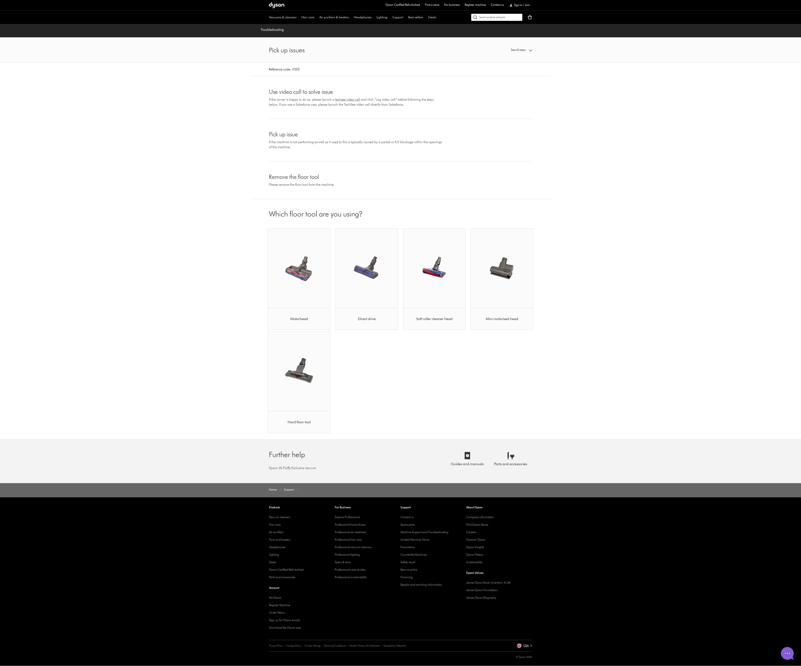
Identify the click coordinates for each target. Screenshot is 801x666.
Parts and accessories (282, 577)
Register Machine (279, 605)
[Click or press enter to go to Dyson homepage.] (276, 5)
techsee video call (347, 100)
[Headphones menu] (374, 17)
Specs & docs (343, 562)
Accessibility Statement (394, 645)
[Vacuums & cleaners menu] (298, 17)
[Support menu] (405, 17)
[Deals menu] (438, 17)
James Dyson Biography (481, 597)
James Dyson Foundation (481, 590)
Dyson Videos (474, 555)
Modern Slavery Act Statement (364, 645)
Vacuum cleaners (279, 517)
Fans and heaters (279, 540)
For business (452, 5)
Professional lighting (347, 555)
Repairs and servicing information (421, 585)
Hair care (307, 17)
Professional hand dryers (350, 525)
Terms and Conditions (335, 645)
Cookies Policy (293, 645)
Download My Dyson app (285, 628)
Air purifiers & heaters (334, 17)
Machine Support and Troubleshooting (424, 532)
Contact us (497, 5)
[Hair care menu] (316, 17)
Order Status (277, 612)
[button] (502, 50)
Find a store (432, 5)
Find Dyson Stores (477, 525)
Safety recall (407, 562)
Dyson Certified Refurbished (402, 5)
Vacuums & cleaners (282, 17)
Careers (471, 532)
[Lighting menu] (389, 17)
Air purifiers (276, 532)
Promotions (407, 547)
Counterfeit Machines (413, 555)
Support (397, 17)
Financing (406, 577)
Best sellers (415, 17)
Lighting (382, 17)
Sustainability (474, 562)
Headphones (363, 17)
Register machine (475, 5)
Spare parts (407, 525)
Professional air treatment (350, 532)
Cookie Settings (312, 645)
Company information (480, 517)
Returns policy (408, 570)
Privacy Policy (276, 645)
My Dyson (275, 597)
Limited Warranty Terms (414, 540)
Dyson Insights (475, 547)
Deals (432, 17)
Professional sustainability (350, 577)
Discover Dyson (475, 540)
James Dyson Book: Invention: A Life (488, 582)
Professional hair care (348, 540)
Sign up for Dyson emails (284, 620)
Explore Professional (347, 517)
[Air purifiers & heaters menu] (351, 17)
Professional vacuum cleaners (353, 547)
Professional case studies (350, 570)
